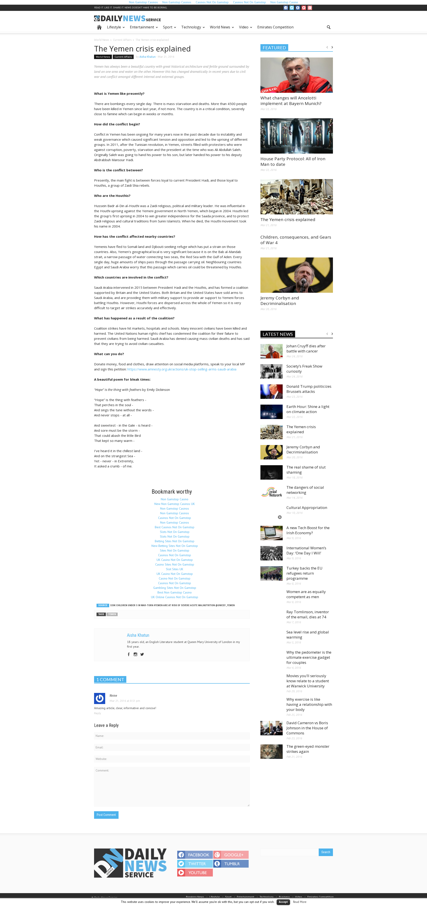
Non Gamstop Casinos (174, 508)
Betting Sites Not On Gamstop (174, 541)
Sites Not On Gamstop (174, 550)
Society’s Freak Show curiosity (304, 369)
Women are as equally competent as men (306, 594)
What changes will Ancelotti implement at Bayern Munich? (290, 100)
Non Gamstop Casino (174, 499)
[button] (328, 27)
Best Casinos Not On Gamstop (174, 527)
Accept (283, 902)
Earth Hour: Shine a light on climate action (307, 409)
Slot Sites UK (174, 569)
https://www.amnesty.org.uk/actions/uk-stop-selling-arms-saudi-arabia (181, 369)
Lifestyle (113, 29)
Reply (97, 713)
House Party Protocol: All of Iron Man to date (292, 161)
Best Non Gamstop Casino (174, 592)
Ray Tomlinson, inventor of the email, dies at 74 (307, 614)
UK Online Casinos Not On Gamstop (174, 597)
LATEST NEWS (278, 334)
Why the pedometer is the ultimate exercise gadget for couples (308, 657)
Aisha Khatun (147, 56)
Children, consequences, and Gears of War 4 (295, 239)
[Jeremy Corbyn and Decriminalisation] (296, 275)
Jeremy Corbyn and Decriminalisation (279, 300)
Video (242, 29)
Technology (190, 29)
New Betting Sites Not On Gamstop (174, 546)
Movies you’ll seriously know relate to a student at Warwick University (307, 680)
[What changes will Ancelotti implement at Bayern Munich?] (296, 75)
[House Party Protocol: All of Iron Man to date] (296, 136)
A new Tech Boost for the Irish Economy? (308, 530)
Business (284, 896)
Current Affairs (123, 56)
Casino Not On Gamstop (174, 578)
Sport (166, 29)
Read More (299, 902)
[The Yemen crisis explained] (296, 196)
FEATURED (274, 47)
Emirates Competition (275, 27)
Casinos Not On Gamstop (174, 518)
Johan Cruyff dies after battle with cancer (306, 348)
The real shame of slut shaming (306, 470)
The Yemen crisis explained (287, 219)
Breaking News (195, 896)
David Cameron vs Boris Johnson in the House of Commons (307, 728)
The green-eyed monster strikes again (307, 749)
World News (218, 29)
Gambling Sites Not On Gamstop (174, 588)
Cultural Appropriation (306, 507)
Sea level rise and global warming (307, 634)
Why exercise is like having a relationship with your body (309, 704)
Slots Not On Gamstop (174, 532)
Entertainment (140, 29)
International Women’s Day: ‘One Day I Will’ (306, 550)
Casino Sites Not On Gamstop (174, 564)
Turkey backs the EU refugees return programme (304, 573)
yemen (112, 614)
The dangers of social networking (305, 490)
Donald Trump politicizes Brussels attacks (308, 389)
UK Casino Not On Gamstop (175, 560)
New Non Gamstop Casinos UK (174, 504)
